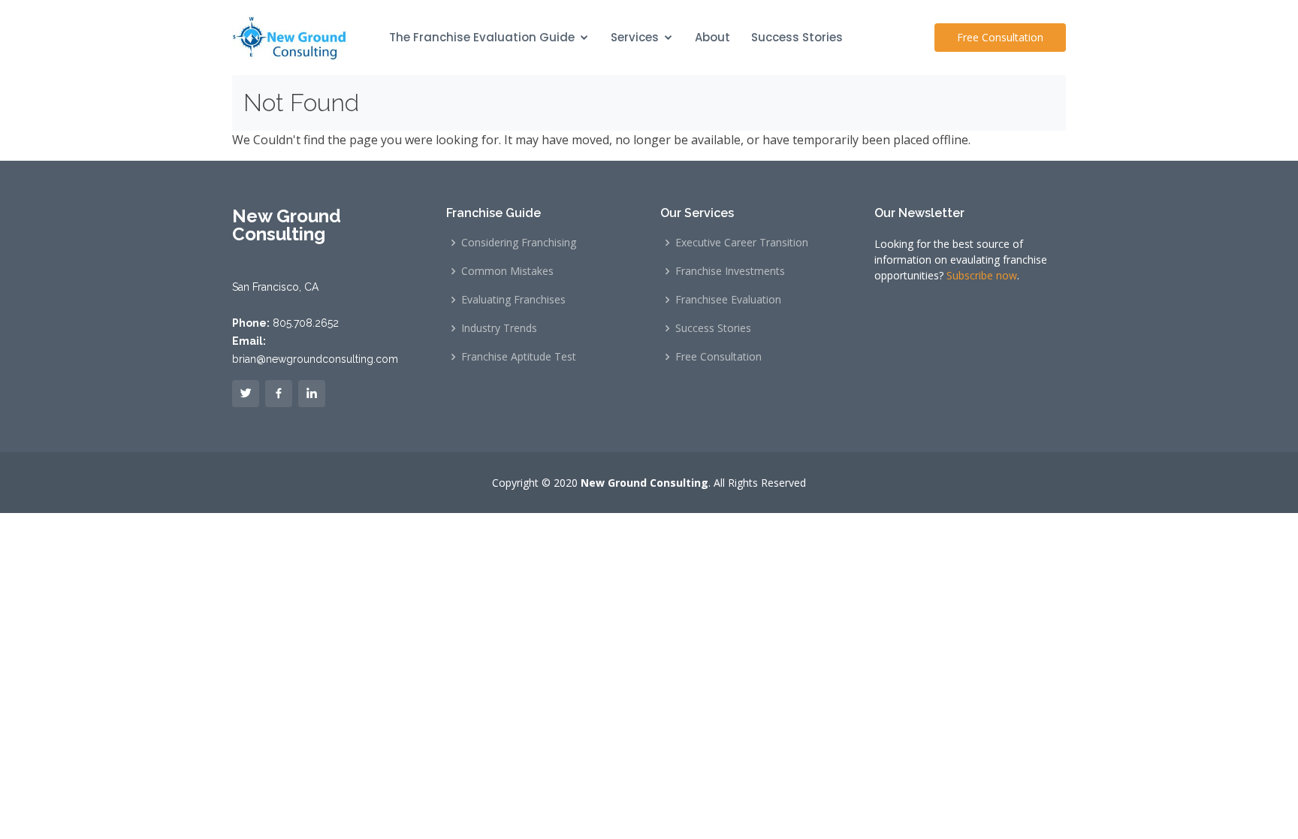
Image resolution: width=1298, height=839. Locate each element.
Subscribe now (981, 275)
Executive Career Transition (741, 242)
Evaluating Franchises (513, 299)
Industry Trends (499, 328)
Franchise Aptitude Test (518, 357)
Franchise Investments (730, 271)
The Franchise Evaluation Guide (482, 37)
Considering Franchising (518, 242)
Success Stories (797, 37)
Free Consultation (1000, 37)
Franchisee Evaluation (728, 299)
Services (635, 37)
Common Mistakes (507, 271)
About (712, 37)
